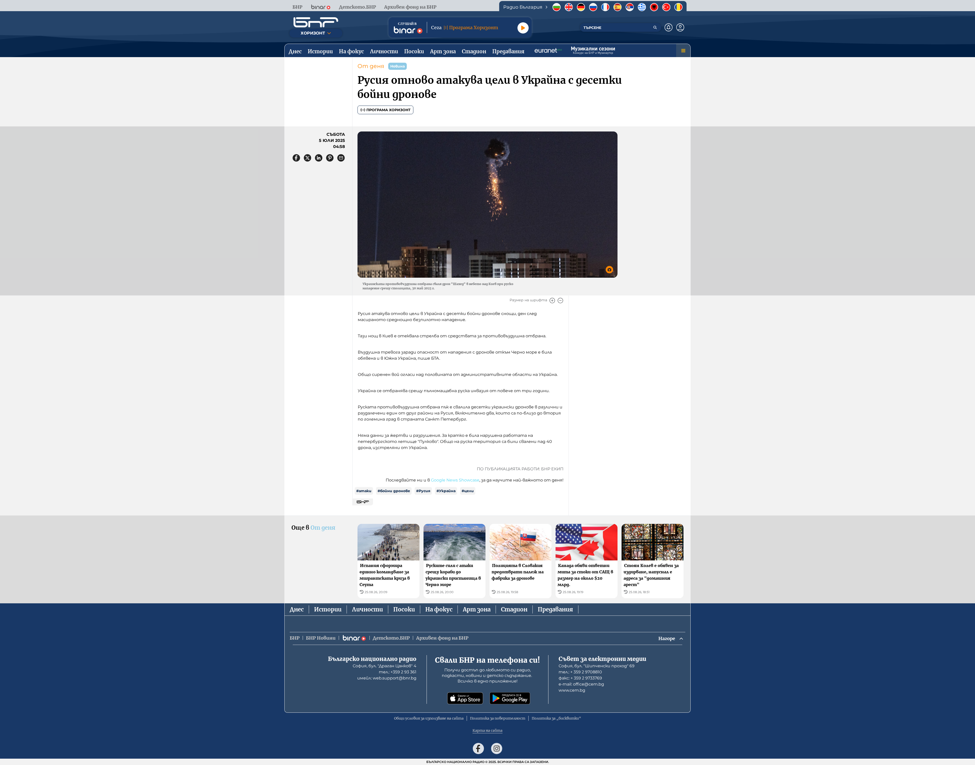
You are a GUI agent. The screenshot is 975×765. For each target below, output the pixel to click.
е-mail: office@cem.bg (581, 684)
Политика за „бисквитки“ (556, 718)
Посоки (404, 609)
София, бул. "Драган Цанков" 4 (384, 665)
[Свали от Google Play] (510, 698)
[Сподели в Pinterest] (330, 158)
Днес (297, 609)
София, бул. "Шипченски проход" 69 (597, 665)
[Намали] (560, 300)
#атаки (363, 491)
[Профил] (680, 27)
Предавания (555, 609)
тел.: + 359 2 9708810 (580, 672)
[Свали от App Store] (465, 698)
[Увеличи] (552, 300)
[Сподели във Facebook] (296, 158)
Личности (367, 609)
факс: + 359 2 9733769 (580, 678)
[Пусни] (523, 28)
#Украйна (446, 491)
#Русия (423, 491)
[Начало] (316, 22)
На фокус (438, 609)
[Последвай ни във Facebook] (478, 748)
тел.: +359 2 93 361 (397, 672)
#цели (468, 491)
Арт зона (477, 609)
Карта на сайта (487, 730)
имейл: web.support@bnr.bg (386, 678)
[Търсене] (655, 27)
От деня (371, 66)
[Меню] (683, 50)
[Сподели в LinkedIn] (319, 158)
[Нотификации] (668, 27)
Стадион (514, 609)
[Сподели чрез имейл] (341, 158)
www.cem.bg (572, 690)
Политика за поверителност (497, 718)
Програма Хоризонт (388, 110)
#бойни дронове (394, 491)
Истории (328, 609)
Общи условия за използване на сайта (429, 718)
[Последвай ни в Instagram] (497, 748)
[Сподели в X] (307, 158)
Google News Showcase (455, 480)
